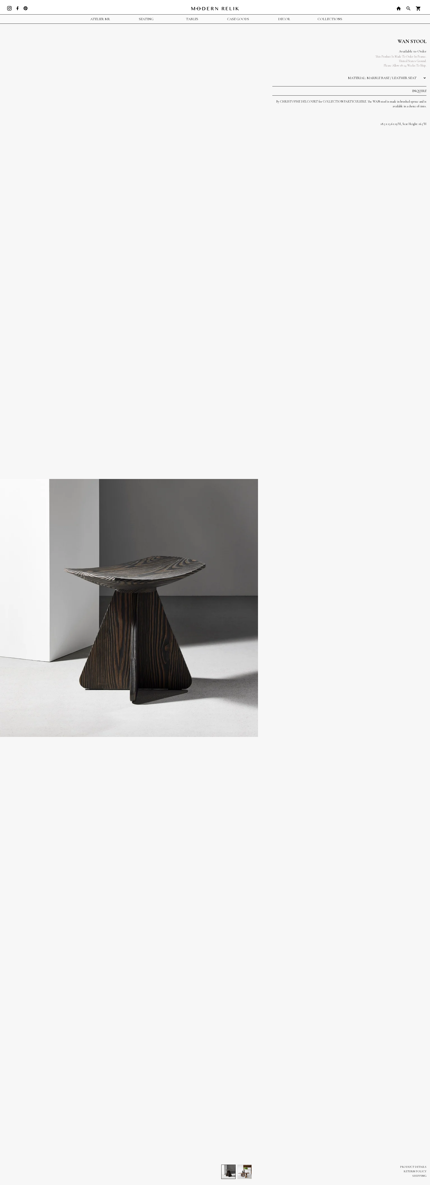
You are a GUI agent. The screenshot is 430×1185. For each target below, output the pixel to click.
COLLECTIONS (330, 19)
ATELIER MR (100, 19)
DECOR (284, 19)
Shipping (419, 1176)
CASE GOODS (238, 19)
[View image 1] (228, 1172)
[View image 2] (244, 1172)
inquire (419, 91)
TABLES (192, 19)
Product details (413, 1167)
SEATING (146, 19)
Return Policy (415, 1171)
